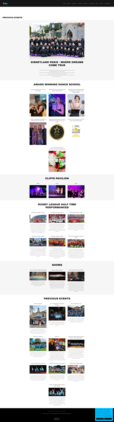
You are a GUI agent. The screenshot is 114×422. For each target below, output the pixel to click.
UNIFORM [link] (80, 3)
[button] (69, 3)
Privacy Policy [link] (46, 413)
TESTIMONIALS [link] (107, 3)
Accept (104, 418)
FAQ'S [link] (97, 3)
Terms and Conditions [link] (55, 413)
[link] (5, 3)
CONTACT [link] (101, 3)
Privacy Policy (108, 416)
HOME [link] (64, 3)
